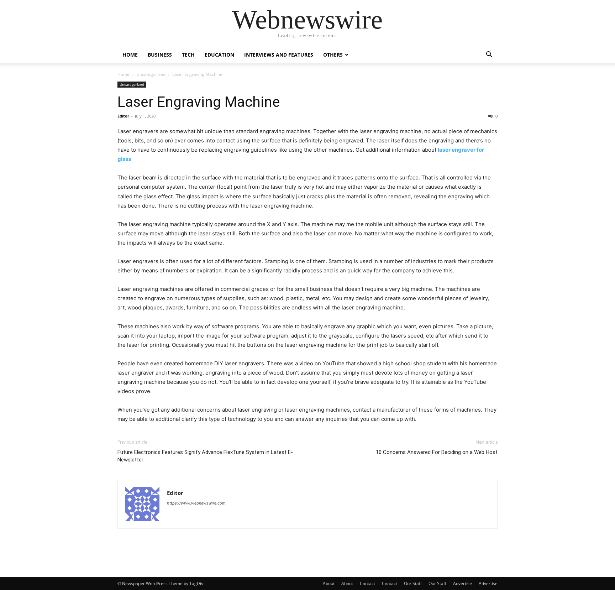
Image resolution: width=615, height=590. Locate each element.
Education (219, 54)
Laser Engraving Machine (198, 101)
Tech (188, 54)
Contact (367, 583)
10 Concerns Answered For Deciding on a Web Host (437, 452)
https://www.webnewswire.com (196, 503)
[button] (489, 55)
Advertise (462, 583)
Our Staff (413, 583)
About (329, 583)
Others (333, 54)
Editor (123, 116)
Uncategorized (150, 74)
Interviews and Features (278, 54)
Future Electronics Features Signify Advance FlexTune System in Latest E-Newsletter (205, 456)
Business (160, 54)
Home (130, 54)
